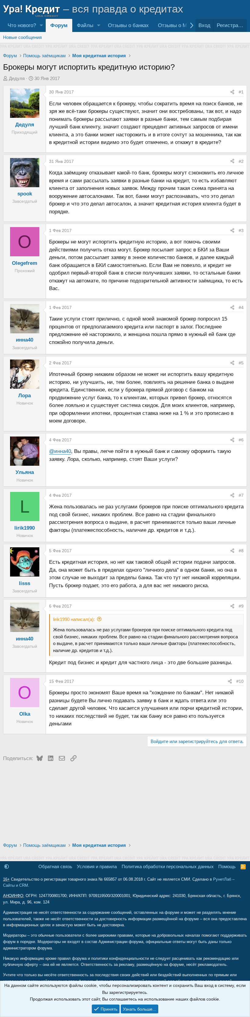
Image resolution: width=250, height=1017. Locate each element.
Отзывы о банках (128, 25)
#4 (241, 307)
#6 (241, 439)
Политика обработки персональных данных (168, 866)
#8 (241, 550)
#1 (241, 91)
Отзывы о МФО (176, 25)
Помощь (227, 866)
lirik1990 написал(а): (74, 619)
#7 (241, 495)
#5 (241, 362)
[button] (41, 25)
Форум (59, 25)
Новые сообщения (22, 37)
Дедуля (17, 78)
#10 (240, 681)
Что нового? (22, 25)
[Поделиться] (232, 92)
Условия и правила (97, 866)
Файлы (85, 25)
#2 (241, 161)
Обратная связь (55, 866)
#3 (241, 230)
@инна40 (60, 451)
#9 (241, 606)
